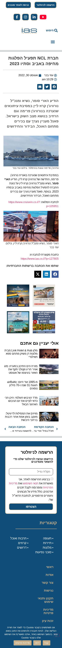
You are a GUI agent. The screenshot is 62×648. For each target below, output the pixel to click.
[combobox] (50, 30)
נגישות (48, 590)
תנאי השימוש (30, 483)
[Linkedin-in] (34, 17)
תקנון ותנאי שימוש (45, 600)
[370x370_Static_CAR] (18, 332)
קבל (46, 643)
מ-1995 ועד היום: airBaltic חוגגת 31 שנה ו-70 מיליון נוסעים (22, 385)
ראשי (49, 567)
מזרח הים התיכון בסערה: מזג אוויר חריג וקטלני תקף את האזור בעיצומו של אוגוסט (21, 369)
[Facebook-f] (16, 17)
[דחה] (56, 635)
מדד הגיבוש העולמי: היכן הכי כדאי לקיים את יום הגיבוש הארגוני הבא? (21, 401)
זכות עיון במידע (47, 622)
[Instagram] (25, 17)
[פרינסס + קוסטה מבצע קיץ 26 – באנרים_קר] (18, 305)
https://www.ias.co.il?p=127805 (40, 258)
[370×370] (44, 305)
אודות (49, 575)
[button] (52, 42)
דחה (37, 643)
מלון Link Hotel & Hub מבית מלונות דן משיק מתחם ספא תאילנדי (21, 353)
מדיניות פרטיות (48, 611)
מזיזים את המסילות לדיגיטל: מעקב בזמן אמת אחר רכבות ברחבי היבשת (21, 416)
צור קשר (47, 582)
